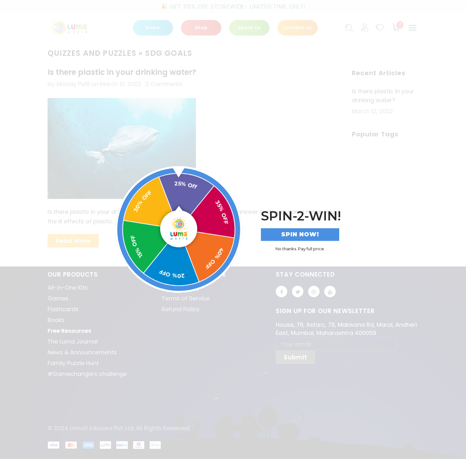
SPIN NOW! (300, 234)
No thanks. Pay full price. (300, 248)
